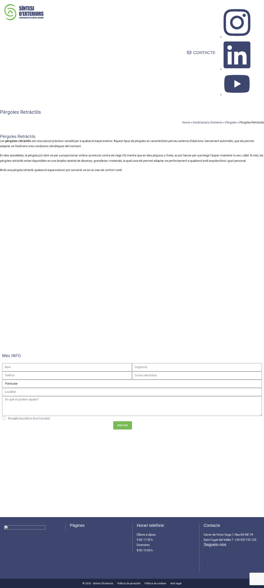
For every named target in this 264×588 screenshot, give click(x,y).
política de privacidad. (36, 418)
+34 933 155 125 (245, 539)
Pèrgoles (231, 122)
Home (186, 122)
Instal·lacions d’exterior (208, 122)
